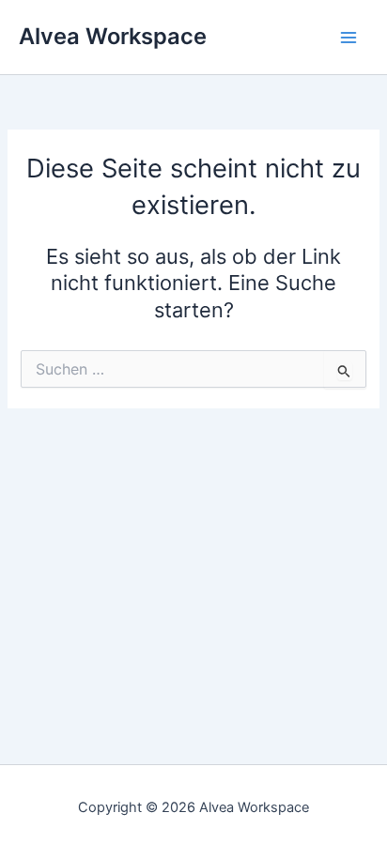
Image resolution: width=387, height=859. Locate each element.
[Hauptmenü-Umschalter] (348, 37)
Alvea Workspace (113, 36)
